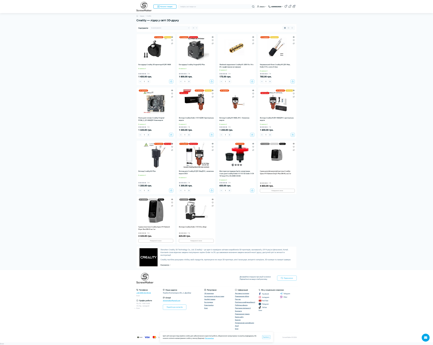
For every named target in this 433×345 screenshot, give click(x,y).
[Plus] (148, 81)
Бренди (238, 320)
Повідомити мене (277, 190)
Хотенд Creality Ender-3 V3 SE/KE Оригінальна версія (196, 119)
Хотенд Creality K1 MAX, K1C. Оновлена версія (234, 119)
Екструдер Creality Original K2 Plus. (192, 64)
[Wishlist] (172, 40)
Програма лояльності (243, 308)
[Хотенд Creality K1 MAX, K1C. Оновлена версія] (236, 102)
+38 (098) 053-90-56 (143, 293)
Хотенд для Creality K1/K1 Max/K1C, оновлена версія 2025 (196, 172)
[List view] (288, 28)
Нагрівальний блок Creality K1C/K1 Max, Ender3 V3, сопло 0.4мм (275, 66)
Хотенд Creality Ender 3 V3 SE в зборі (192, 227)
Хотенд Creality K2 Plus (147, 171)
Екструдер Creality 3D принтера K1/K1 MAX (154, 64)
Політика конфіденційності (245, 302)
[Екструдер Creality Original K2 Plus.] (196, 49)
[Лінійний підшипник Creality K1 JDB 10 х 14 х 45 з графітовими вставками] (236, 49)
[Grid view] (285, 28)
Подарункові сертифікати (244, 323)
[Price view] (292, 28)
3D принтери (209, 293)
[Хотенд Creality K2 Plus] (155, 155)
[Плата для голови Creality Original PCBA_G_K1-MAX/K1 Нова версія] (155, 102)
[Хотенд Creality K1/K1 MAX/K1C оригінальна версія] (277, 102)
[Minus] (140, 81)
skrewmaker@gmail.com (171, 300)
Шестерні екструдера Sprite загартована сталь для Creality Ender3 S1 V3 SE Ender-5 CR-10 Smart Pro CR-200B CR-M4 (236, 173)
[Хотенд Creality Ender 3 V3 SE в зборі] (196, 211)
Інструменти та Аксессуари (214, 296)
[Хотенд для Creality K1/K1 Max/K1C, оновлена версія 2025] (196, 155)
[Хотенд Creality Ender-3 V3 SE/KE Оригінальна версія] (196, 102)
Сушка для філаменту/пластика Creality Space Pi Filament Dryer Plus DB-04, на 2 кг (275, 172)
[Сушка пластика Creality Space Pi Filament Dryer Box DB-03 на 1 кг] (155, 211)
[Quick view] (172, 37)
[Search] (253, 6)
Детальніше (209, 338)
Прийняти (266, 337)
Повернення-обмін (242, 296)
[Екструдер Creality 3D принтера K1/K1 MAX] (155, 49)
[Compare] (172, 43)
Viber (285, 297)
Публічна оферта (241, 305)
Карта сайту (239, 317)
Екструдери (208, 302)
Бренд (142, 16)
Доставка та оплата (242, 293)
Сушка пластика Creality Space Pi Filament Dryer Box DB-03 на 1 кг (154, 228)
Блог (138, 296)
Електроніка (209, 305)
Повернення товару (242, 314)
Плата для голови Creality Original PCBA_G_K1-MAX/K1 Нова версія (151, 119)
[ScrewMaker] (175, 278)
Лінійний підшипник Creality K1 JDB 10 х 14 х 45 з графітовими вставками (236, 66)
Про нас (238, 299)
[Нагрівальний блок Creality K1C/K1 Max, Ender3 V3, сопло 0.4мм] (277, 49)
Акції (237, 326)
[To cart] (171, 81)
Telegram (286, 294)
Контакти (238, 311)
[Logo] (144, 6)
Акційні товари (209, 299)
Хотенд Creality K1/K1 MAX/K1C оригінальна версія (277, 119)
